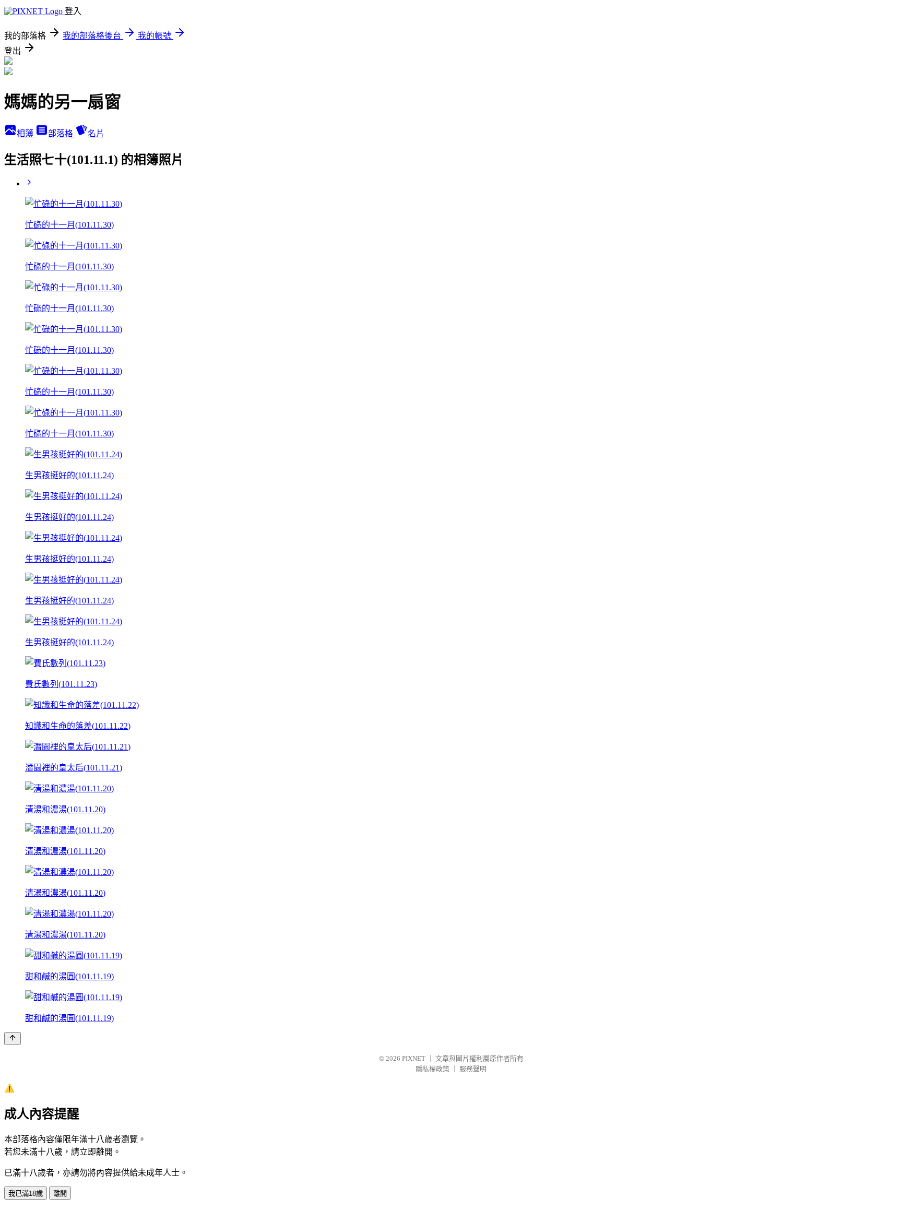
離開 (60, 1193)
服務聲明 (472, 1069)
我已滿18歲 (25, 1193)
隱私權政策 (432, 1069)
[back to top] (12, 1038)
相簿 (26, 133)
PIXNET (413, 1058)
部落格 (61, 133)
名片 (96, 133)
